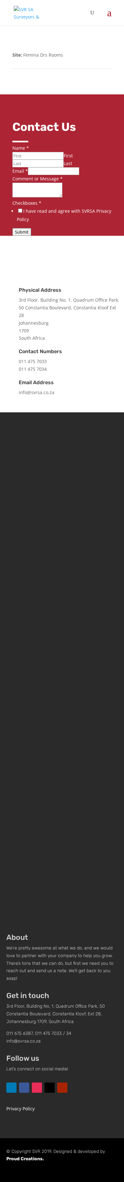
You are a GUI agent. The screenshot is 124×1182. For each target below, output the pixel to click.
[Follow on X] (50, 1088)
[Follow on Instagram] (71, 254)
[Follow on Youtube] (90, 254)
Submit (22, 232)
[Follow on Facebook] (52, 254)
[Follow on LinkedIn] (33, 254)
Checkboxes (26, 203)
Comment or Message (37, 179)
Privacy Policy (20, 1109)
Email (20, 171)
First (68, 156)
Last (68, 163)
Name (20, 148)
